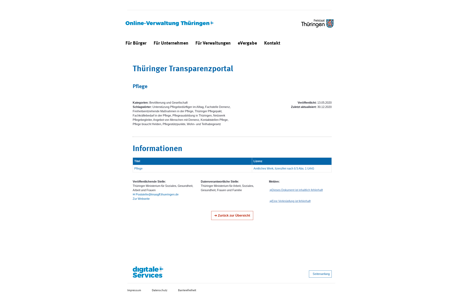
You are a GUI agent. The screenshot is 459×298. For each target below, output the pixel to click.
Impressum (134, 290)
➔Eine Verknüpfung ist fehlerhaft (290, 201)
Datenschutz (159, 290)
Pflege (138, 168)
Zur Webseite (141, 198)
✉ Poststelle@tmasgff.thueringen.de (156, 194)
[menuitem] (136, 43)
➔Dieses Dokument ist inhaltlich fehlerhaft (296, 190)
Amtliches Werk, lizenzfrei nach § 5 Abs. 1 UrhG (284, 168)
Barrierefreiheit (187, 290)
